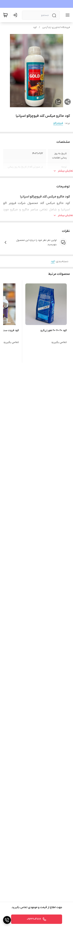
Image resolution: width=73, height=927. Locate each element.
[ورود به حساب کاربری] (16, 15)
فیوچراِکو (58, 123)
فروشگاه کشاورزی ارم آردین (56, 27)
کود (35, 27)
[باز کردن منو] (67, 15)
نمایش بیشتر (65, 171)
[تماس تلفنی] (7, 920)
